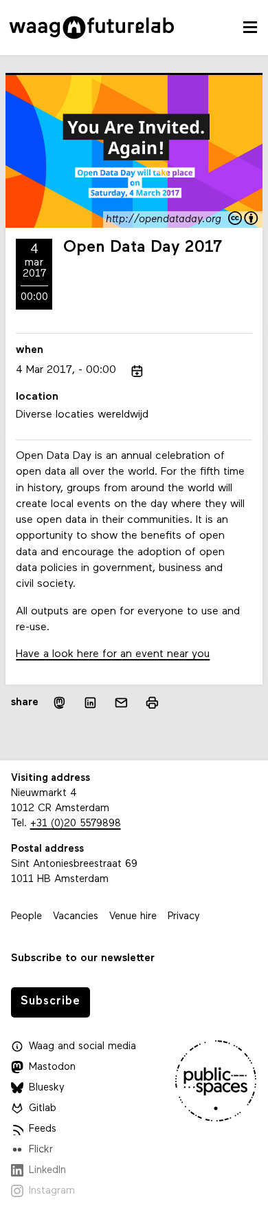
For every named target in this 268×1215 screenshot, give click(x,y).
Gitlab (42, 1109)
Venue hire (133, 917)
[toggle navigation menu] (250, 27)
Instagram (52, 1191)
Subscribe (50, 1001)
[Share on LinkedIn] (90, 703)
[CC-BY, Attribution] (243, 219)
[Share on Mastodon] (59, 703)
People (26, 917)
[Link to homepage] (91, 27)
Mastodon (52, 1067)
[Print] (152, 703)
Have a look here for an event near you (113, 654)
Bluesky (47, 1088)
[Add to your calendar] (137, 371)
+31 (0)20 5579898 (75, 824)
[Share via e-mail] (121, 703)
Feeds (42, 1129)
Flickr (41, 1150)
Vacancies (75, 917)
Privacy (184, 917)
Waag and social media (82, 1047)
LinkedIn (47, 1170)
